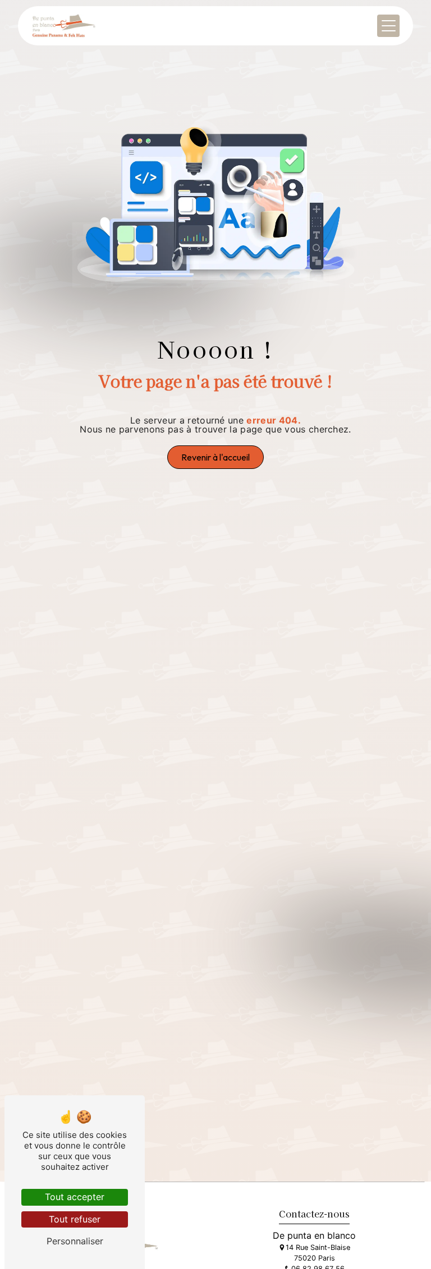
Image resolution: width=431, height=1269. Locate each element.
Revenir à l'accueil (215, 457)
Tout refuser (74, 1219)
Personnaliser (75, 1241)
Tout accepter (74, 1196)
